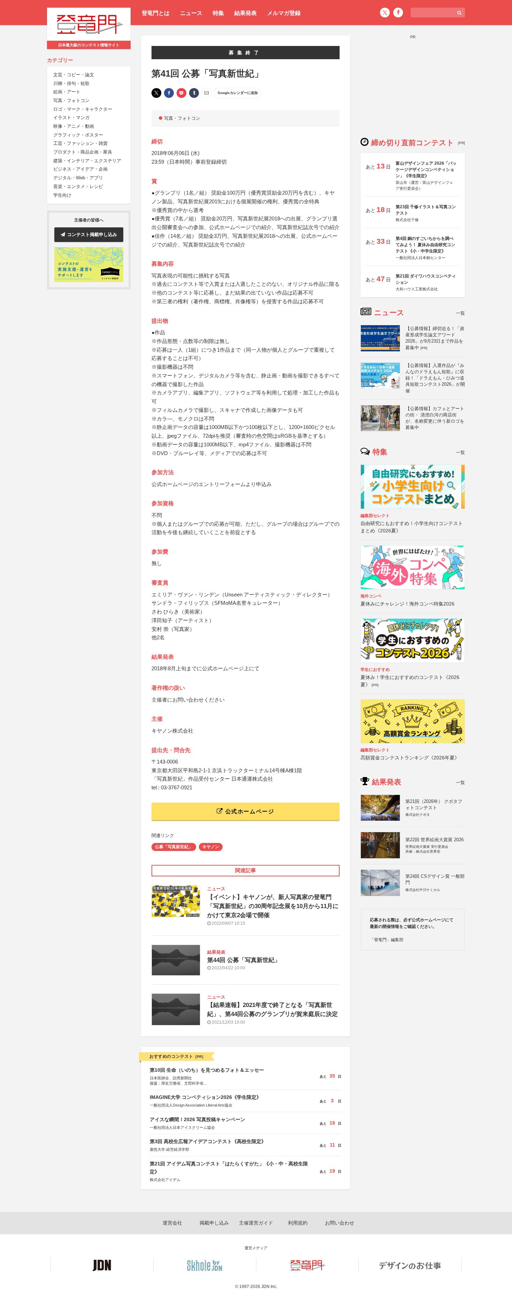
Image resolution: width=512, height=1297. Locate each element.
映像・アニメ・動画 (73, 126)
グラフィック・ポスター (78, 135)
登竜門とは (156, 13)
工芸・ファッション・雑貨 (80, 143)
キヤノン (210, 846)
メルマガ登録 (284, 13)
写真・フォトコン (71, 100)
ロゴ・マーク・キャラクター (82, 109)
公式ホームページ (248, 811)
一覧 (460, 313)
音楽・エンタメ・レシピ (78, 186)
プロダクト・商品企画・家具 (82, 152)
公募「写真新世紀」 (174, 846)
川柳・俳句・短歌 (71, 83)
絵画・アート (66, 92)
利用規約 (298, 1223)
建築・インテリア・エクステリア (87, 161)
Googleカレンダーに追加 (238, 93)
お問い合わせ (339, 1223)
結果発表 (245, 13)
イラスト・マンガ (71, 117)
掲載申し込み (214, 1223)
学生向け (62, 195)
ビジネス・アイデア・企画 (80, 169)
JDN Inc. (269, 1286)
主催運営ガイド (256, 1223)
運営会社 (172, 1223)
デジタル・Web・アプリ (78, 178)
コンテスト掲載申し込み (92, 234)
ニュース (191, 13)
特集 (218, 13)
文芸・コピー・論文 (73, 75)
